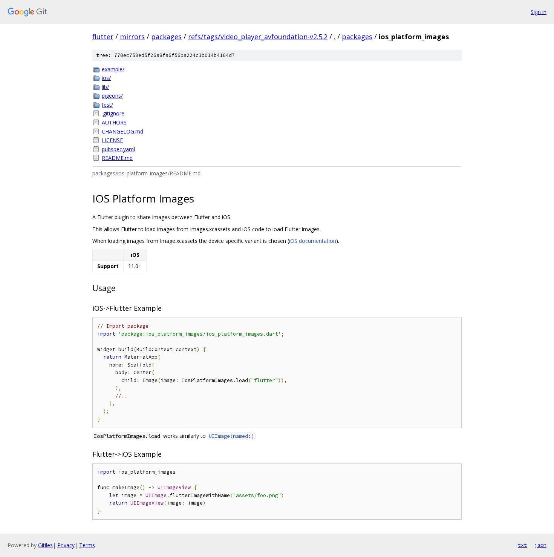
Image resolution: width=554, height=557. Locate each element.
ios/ (106, 77)
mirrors (132, 36)
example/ (113, 69)
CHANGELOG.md (122, 131)
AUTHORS (114, 122)
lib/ (105, 87)
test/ (107, 104)
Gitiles (45, 545)
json (540, 545)
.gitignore (113, 113)
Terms (87, 545)
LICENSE (112, 140)
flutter (102, 36)
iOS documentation (312, 240)
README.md (117, 157)
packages (166, 36)
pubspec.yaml (118, 149)
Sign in (538, 11)
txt (522, 545)
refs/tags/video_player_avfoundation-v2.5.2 (258, 36)
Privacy (66, 545)
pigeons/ (112, 95)
